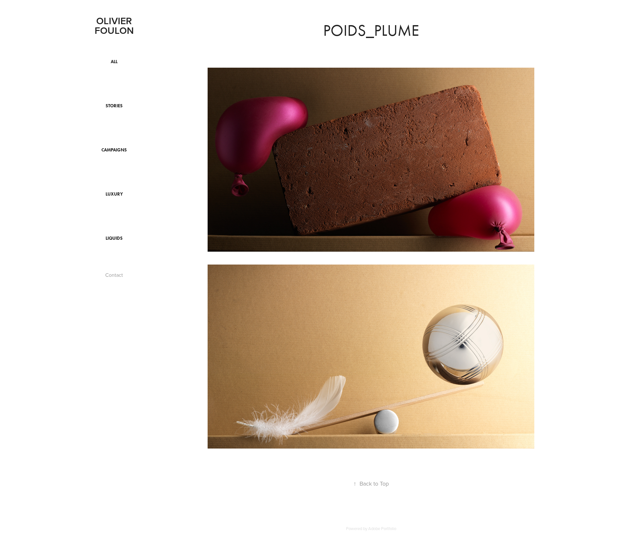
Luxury (114, 194)
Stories (114, 106)
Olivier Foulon (115, 25)
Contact (114, 274)
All (114, 61)
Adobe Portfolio (382, 528)
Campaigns (114, 150)
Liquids (114, 238)
